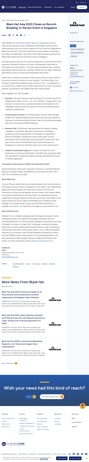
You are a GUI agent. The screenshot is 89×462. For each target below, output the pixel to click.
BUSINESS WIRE (23, 43)
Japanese (74, 56)
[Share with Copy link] (24, 35)
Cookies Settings (61, 458)
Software (44, 264)
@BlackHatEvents (78, 91)
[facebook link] (82, 454)
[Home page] (9, 7)
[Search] (77, 2)
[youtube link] (78, 454)
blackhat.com (17, 206)
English (73, 46)
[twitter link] (69, 454)
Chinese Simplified (77, 53)
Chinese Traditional (77, 49)
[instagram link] (86, 454)
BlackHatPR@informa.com (10, 257)
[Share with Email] (21, 35)
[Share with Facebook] (17, 35)
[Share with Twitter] (13, 35)
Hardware (16, 267)
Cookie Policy (44, 459)
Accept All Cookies (75, 458)
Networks (52, 264)
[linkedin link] (74, 454)
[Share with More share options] (28, 35)
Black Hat (35, 43)
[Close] (86, 458)
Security (28, 264)
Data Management (18, 264)
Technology (36, 264)
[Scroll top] (83, 406)
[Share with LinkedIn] (9, 35)
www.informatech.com (44, 241)
